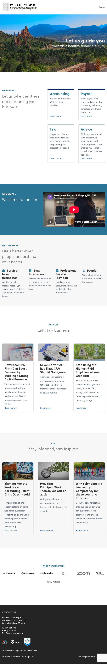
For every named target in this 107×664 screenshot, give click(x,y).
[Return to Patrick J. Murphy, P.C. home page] (22, 7)
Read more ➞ (17, 407)
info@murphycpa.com (13, 633)
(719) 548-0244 (10, 630)
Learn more (61, 115)
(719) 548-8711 (10, 627)
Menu (102, 7)
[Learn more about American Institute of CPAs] (16, 642)
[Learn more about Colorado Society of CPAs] (4, 642)
